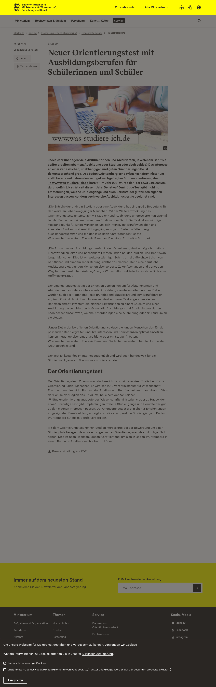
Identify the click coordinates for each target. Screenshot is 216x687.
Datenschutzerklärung (97, 653)
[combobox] (157, 7)
